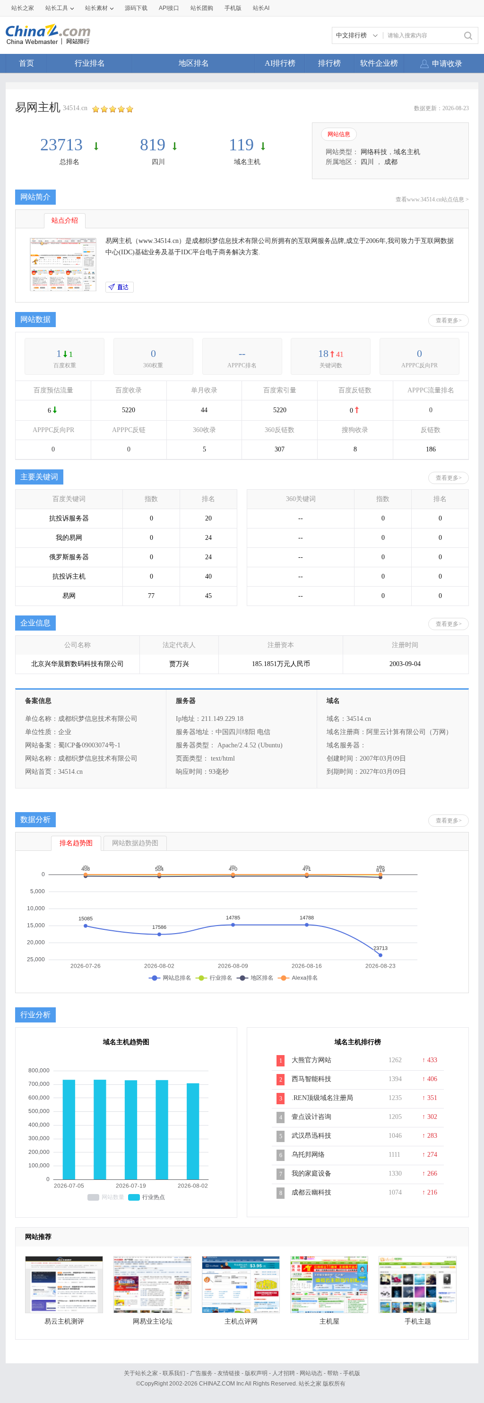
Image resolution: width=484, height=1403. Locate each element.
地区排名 (194, 63)
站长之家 (22, 8)
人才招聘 (283, 1373)
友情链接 (228, 1373)
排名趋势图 (76, 843)
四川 (158, 161)
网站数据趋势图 (135, 843)
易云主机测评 (64, 1321)
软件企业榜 (379, 63)
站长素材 (96, 8)
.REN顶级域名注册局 (322, 1097)
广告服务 (201, 1373)
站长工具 (56, 8)
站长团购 (201, 8)
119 (241, 144)
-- (242, 353)
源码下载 (136, 8)
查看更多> (449, 320)
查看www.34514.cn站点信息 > (432, 199)
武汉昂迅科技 (311, 1135)
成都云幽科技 (311, 1192)
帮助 (332, 1373)
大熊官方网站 (311, 1060)
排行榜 (329, 63)
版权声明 (256, 1373)
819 (152, 144)
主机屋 (329, 1321)
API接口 (169, 8)
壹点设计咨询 (311, 1116)
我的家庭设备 (311, 1173)
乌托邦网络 (308, 1154)
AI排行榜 (280, 63)
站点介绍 (65, 220)
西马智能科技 (311, 1079)
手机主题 (418, 1321)
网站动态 (311, 1373)
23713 (63, 144)
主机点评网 (241, 1321)
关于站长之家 (141, 1373)
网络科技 (374, 152)
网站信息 (339, 134)
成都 (391, 161)
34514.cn (75, 108)
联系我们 (174, 1373)
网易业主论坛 (153, 1321)
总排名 (69, 161)
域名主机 (247, 161)
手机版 (351, 1373)
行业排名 (90, 63)
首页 (26, 63)
